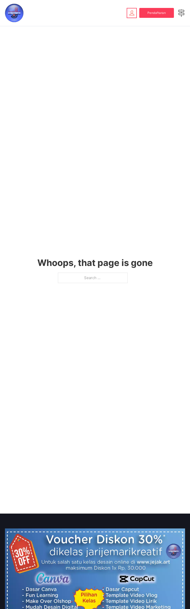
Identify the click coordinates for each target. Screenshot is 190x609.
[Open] (181, 13)
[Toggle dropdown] (132, 13)
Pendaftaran (156, 13)
